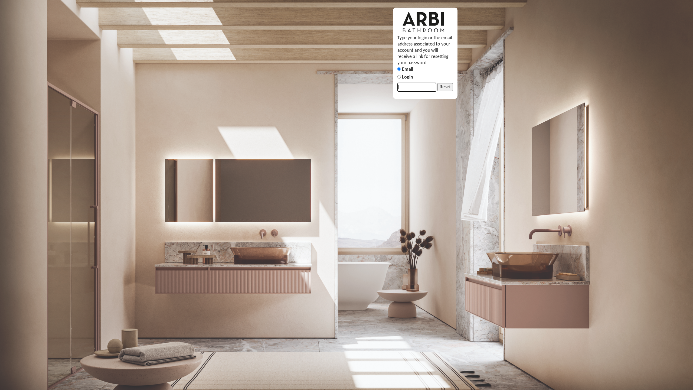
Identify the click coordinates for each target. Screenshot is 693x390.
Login (407, 77)
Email (407, 69)
